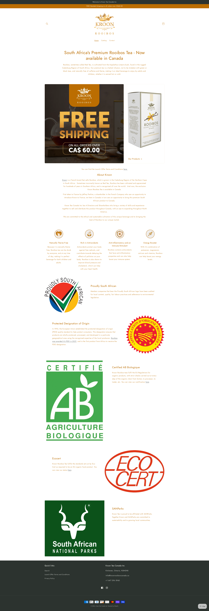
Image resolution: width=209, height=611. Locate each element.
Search (47, 571)
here (147, 382)
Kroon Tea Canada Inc (101, 606)
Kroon (64, 180)
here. (125, 169)
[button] (47, 23)
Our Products (134, 159)
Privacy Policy (50, 578)
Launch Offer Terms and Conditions (57, 574)
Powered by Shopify (113, 606)
